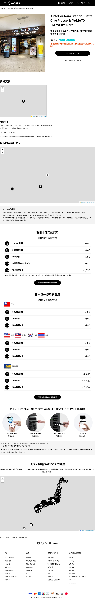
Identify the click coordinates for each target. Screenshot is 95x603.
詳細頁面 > (12, 436)
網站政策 (71, 570)
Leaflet (34, 116)
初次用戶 (7, 573)
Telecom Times (73, 580)
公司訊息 (71, 561)
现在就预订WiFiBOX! (73, 53)
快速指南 (28, 557)
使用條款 (71, 564)
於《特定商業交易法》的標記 (77, 576)
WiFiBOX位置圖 (9, 557)
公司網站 (71, 557)
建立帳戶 (28, 576)
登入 (27, 573)
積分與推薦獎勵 (9, 570)
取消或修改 (8, 567)
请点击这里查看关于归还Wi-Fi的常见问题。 (17, 446)
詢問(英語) (29, 570)
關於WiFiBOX (51, 557)
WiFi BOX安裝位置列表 (12, 8)
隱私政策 (71, 567)
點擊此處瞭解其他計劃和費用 (47, 283)
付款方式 (7, 564)
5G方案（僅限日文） (54, 561)
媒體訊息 (50, 576)
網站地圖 (7, 580)
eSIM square (73, 583)
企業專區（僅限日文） (11, 576)
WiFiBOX (38, 597)
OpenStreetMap (42, 116)
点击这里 (3, 537)
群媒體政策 (72, 573)
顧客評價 (50, 567)
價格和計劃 (8, 561)
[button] (23, 101)
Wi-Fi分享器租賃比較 (54, 564)
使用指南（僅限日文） (54, 580)
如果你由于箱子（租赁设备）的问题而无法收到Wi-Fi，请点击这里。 (25, 443)
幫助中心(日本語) (31, 561)
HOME (2, 8)
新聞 (49, 573)
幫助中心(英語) (30, 564)
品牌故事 (50, 570)
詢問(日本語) (29, 567)
